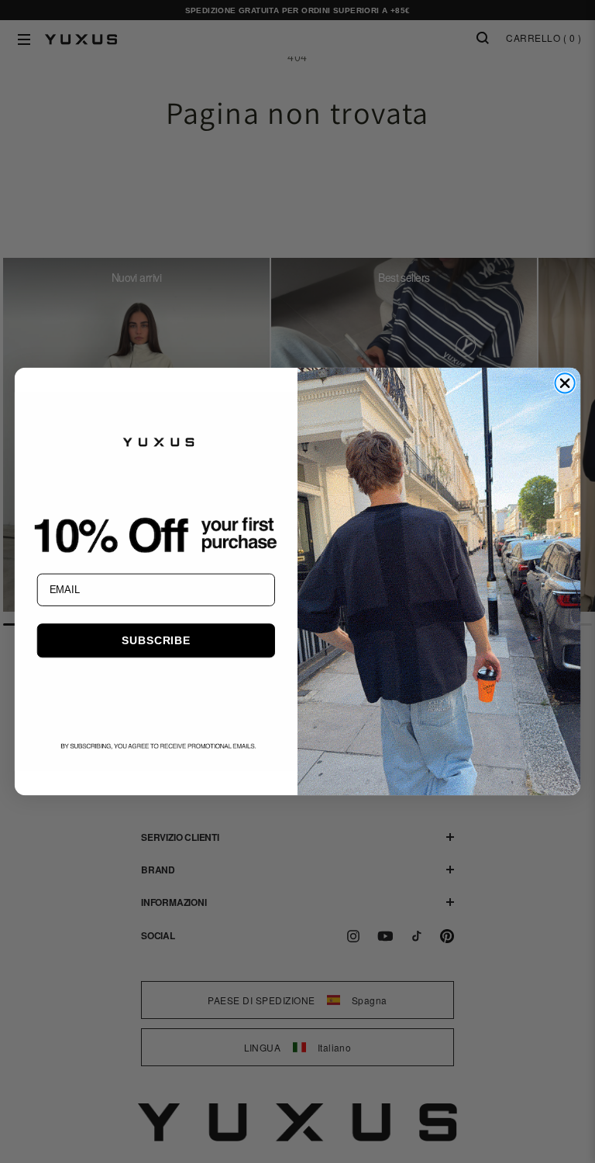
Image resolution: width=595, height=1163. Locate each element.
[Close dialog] (564, 383)
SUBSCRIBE (156, 640)
